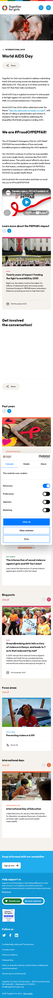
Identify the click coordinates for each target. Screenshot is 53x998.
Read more (6, 892)
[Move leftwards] (4, 231)
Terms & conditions (9, 955)
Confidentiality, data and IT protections (18, 944)
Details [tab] (26, 464)
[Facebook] (10, 935)
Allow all (26, 522)
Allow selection (27, 530)
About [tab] (43, 464)
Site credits (28, 993)
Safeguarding (7, 960)
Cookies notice (8, 949)
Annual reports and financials (14, 973)
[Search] (41, 7)
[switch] (46, 494)
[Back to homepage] (11, 8)
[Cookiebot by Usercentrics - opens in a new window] (39, 456)
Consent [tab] (9, 464)
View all (5, 599)
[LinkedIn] (16, 935)
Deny (26, 539)
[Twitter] (4, 935)
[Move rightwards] (9, 231)
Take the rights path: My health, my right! (27, 110)
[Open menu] (48, 7)
